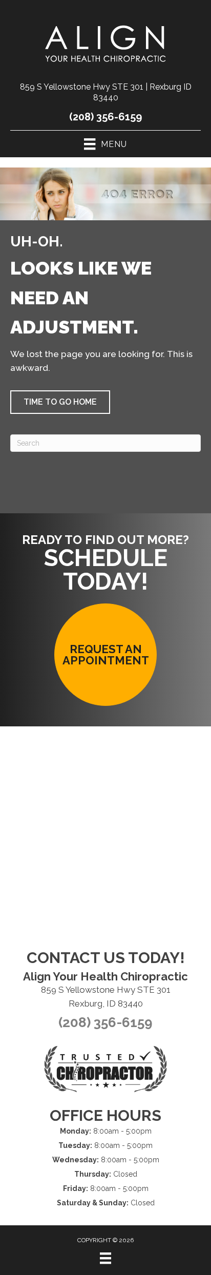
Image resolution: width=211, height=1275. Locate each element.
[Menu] (105, 1258)
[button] (60, 402)
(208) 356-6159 (105, 117)
